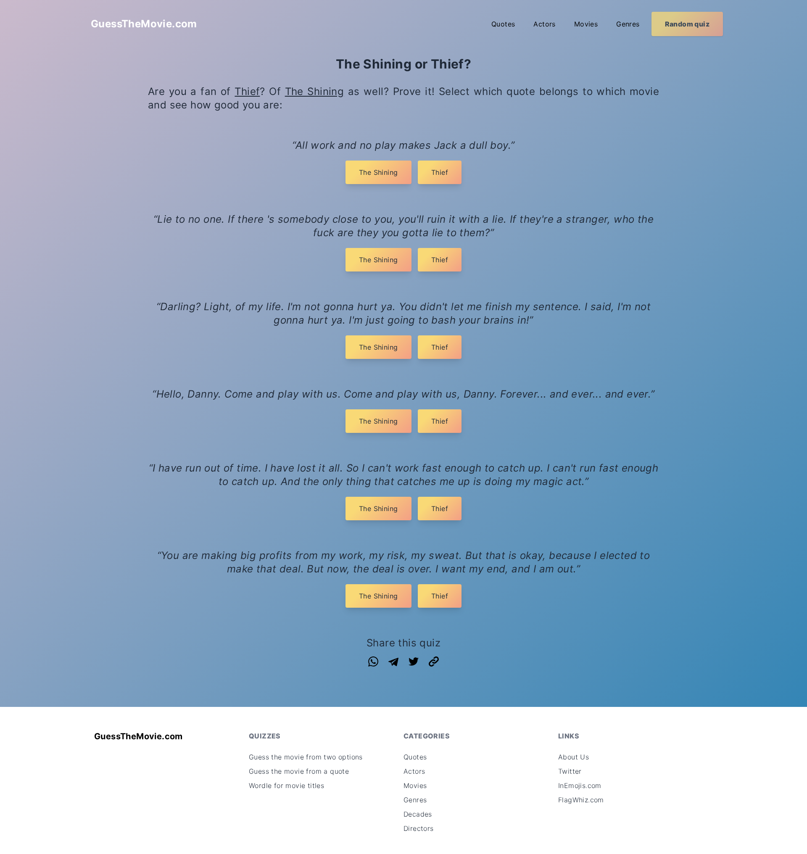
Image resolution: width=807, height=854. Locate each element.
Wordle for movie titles (286, 785)
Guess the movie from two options (306, 757)
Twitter (570, 771)
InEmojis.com (579, 785)
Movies (586, 24)
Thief (247, 91)
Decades (418, 814)
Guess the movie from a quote (299, 771)
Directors (419, 828)
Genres (627, 24)
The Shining (314, 91)
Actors (544, 24)
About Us (573, 757)
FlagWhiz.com (581, 800)
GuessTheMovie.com (144, 24)
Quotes (503, 24)
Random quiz (687, 24)
